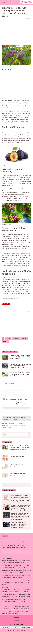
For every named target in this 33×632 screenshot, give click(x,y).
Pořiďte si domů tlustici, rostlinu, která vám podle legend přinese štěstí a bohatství (20, 374)
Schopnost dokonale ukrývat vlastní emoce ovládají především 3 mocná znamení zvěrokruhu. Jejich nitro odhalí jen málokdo (20, 516)
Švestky (24, 338)
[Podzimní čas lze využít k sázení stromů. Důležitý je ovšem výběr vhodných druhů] (5, 357)
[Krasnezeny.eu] (26, 2)
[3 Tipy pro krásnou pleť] (5, 466)
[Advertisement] (16, 32)
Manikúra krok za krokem (18, 473)
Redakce (16, 617)
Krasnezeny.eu (27, 541)
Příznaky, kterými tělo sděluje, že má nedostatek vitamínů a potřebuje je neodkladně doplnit (19, 525)
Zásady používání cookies (16, 624)
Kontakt (16, 620)
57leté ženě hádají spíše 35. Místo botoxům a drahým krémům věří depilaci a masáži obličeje (20, 447)
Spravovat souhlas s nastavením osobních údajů (16, 627)
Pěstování (16, 338)
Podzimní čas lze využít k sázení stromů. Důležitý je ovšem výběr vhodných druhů (20, 357)
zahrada (5, 341)
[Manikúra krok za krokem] (5, 475)
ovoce (8, 338)
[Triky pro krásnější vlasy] (5, 457)
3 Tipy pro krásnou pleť (17, 465)
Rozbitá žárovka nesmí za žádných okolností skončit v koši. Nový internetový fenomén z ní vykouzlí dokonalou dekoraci (16, 582)
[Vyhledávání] (16, 434)
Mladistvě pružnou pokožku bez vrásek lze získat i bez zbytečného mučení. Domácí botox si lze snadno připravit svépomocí (20, 499)
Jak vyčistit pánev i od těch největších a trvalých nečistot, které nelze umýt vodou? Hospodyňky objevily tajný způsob (16, 601)
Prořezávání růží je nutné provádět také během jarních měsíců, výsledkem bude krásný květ (20, 365)
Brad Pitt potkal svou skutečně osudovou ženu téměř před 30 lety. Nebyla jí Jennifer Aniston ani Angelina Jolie (20, 507)
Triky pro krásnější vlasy (17, 456)
